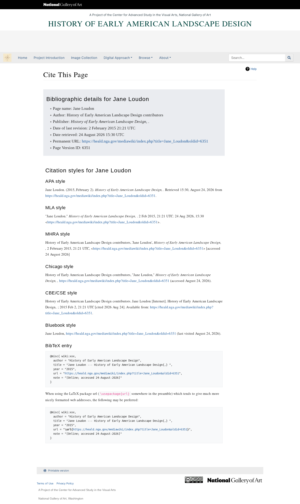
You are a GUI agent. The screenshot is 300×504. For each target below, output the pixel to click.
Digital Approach (117, 58)
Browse (144, 58)
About (164, 58)
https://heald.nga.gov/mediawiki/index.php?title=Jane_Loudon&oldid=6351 (145, 141)
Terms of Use (45, 483)
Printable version (58, 470)
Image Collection (84, 58)
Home (22, 58)
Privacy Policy (65, 483)
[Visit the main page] (7, 58)
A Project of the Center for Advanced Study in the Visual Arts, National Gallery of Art (150, 15)
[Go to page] (289, 58)
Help (254, 69)
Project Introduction (49, 58)
